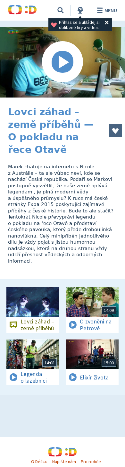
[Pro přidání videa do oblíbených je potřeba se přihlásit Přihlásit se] (115, 130)
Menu (110, 10)
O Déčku (39, 461)
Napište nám (64, 461)
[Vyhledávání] (60, 10)
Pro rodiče (91, 461)
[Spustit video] (62, 62)
